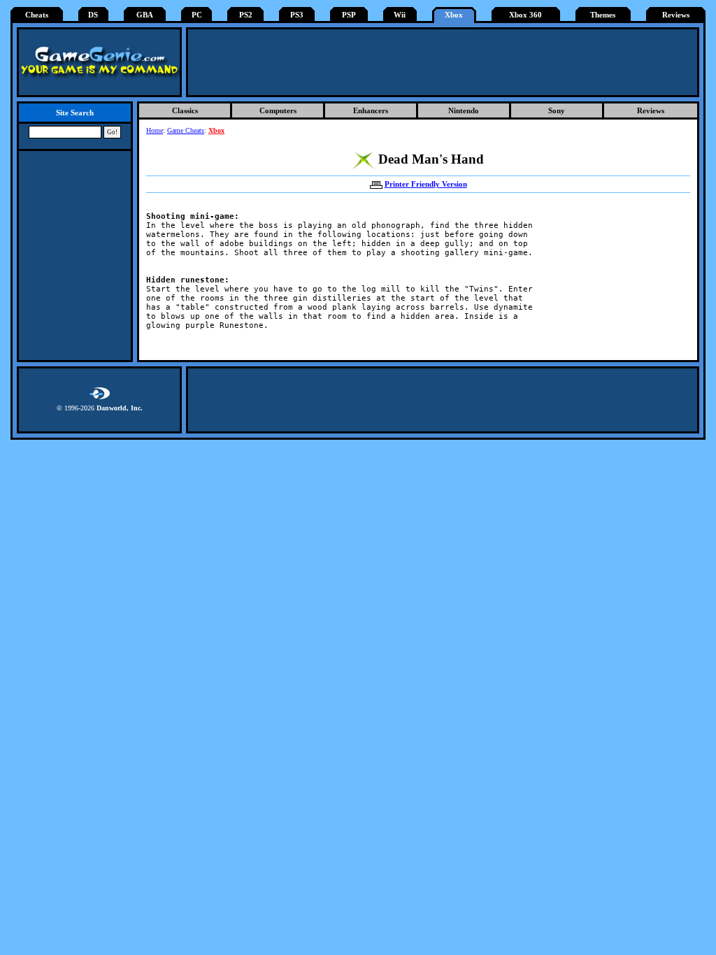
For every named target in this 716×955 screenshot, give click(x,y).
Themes (602, 15)
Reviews (675, 15)
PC (197, 15)
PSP (349, 15)
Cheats (36, 15)
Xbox (454, 15)
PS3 (296, 15)
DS (93, 15)
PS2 (245, 15)
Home (154, 130)
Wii (400, 15)
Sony (556, 110)
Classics (185, 110)
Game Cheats (185, 130)
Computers (277, 110)
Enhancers (370, 110)
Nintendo (463, 110)
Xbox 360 (525, 15)
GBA (144, 15)
